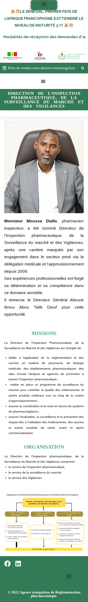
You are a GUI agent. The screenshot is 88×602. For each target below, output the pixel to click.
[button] (44, 3)
